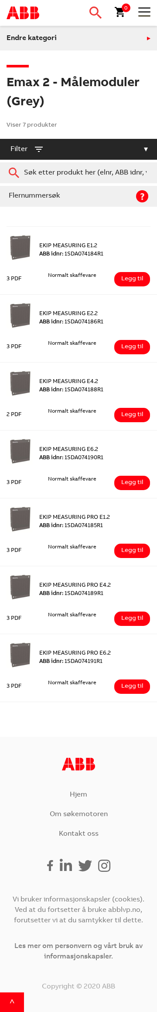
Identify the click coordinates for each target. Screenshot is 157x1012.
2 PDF (14, 415)
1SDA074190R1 (71, 458)
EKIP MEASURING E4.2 (68, 382)
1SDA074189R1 (71, 594)
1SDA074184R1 (71, 254)
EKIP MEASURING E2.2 (68, 314)
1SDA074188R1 (71, 390)
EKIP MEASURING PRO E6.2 (75, 653)
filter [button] (18, 149)
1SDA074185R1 (71, 526)
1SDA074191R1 (70, 662)
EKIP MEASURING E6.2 (68, 450)
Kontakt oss (79, 833)
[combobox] (78, 172)
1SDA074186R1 (71, 322)
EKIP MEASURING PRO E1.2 (74, 518)
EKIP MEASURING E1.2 (68, 246)
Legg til (132, 279)
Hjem (78, 794)
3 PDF (14, 279)
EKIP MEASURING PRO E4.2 (75, 585)
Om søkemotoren (79, 814)
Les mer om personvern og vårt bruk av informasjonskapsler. (78, 951)
